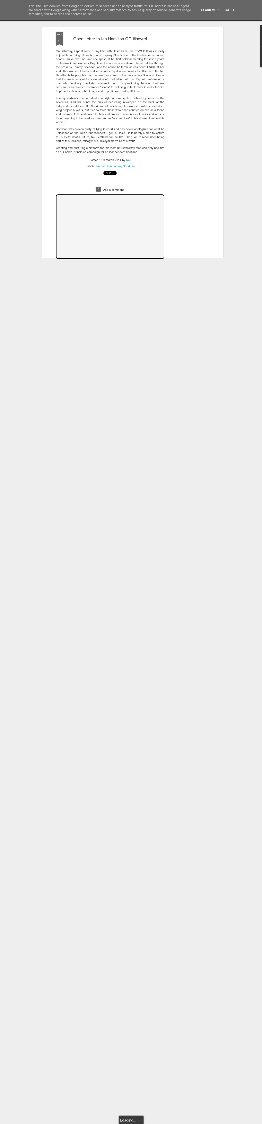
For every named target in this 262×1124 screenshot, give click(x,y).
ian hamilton (104, 166)
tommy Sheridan (124, 166)
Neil (128, 160)
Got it (229, 10)
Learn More (210, 10)
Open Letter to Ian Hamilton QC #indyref (110, 39)
